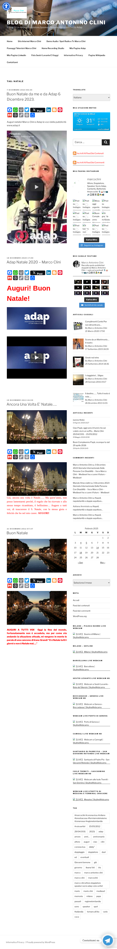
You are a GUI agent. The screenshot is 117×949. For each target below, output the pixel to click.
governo (78, 867)
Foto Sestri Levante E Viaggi (44, 55)
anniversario (98, 836)
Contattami (12, 62)
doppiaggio (79, 852)
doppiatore (93, 852)
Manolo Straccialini (81, 483)
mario (77, 891)
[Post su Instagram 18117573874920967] (106, 204)
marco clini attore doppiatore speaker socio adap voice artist (88, 884)
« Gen (80, 562)
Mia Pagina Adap (77, 48)
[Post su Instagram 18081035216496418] (87, 217)
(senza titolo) (78, 420)
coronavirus (79, 847)
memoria (78, 896)
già (95, 862)
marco (77, 872)
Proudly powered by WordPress (40, 942)
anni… (86, 836)
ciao (95, 842)
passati (77, 901)
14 (97, 547)
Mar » (102, 562)
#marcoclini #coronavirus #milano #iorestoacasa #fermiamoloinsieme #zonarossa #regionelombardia (90, 818)
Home (9, 41)
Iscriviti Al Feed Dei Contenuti (90, 153)
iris (99, 867)
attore (77, 842)
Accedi (76, 600)
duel (104, 852)
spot (96, 906)
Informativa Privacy (73, 55)
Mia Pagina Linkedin (16, 55)
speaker (86, 906)
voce (76, 917)
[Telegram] (108, 940)
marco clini (79, 878)
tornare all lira (93, 911)
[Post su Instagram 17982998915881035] (87, 204)
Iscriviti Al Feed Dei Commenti (90, 162)
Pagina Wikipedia (96, 55)
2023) (92, 831)
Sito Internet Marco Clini (29, 41)
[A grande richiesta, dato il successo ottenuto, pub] (106, 217)
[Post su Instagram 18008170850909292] (106, 229)
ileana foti (90, 867)
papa (98, 896)
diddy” (92, 847)
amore (77, 836)
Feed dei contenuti (81, 605)
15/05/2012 (94, 826)
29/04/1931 (80, 831)
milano (89, 896)
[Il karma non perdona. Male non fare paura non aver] (87, 229)
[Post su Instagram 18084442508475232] (77, 217)
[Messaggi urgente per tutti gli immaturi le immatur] (96, 204)
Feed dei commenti (81, 611)
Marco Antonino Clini (82, 464)
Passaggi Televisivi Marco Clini (21, 48)
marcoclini (93, 878)
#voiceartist (79, 826)
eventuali (84, 857)
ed (75, 857)
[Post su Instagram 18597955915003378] (77, 229)
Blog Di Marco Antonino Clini (56, 22)
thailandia (78, 911)
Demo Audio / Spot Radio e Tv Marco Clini (66, 41)
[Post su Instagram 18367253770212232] (77, 204)
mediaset (100, 891)
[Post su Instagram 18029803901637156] (96, 229)
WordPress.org (80, 616)
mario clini (88, 891)
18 (81, 552)
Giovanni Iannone (82, 862)
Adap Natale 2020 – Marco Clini (34, 262)
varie (105, 911)
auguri (86, 842)
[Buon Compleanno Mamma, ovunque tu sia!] (96, 217)
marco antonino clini (93, 872)
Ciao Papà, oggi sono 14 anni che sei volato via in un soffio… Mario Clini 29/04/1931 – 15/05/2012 (89, 431)
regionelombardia (93, 901)
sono (76, 906)
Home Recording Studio (53, 48)
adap (101, 831)
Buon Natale (17, 533)
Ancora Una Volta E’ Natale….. (32, 404)
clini (102, 842)
